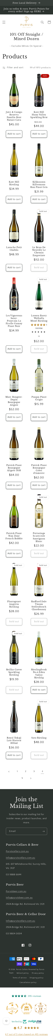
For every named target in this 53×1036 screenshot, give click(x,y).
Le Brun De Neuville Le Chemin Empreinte (39, 251)
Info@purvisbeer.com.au (19, 897)
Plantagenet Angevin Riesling (14, 604)
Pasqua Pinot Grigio (39, 398)
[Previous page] (9, 771)
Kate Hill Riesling (14, 183)
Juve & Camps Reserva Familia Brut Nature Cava (14, 116)
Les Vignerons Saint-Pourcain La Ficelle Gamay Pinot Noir (14, 321)
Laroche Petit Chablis (14, 248)
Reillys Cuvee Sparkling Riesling (14, 672)
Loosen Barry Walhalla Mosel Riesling (38, 318)
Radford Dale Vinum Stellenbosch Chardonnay (39, 605)
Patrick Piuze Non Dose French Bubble (14, 536)
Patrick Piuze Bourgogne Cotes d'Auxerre (39, 469)
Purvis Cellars (22, 969)
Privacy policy (38, 973)
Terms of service (20, 978)
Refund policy (23, 973)
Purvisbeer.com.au (16, 891)
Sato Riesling (38, 737)
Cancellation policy (28, 982)
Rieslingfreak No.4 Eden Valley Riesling (39, 673)
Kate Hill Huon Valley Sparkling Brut (39, 115)
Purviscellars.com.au (17, 851)
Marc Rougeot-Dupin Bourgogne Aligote (14, 401)
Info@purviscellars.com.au (20, 858)
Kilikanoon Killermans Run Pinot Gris (39, 184)
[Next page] (30, 778)
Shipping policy (36, 978)
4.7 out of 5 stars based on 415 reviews (26, 1034)
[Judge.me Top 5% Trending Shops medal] (41, 1008)
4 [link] (42, 771)
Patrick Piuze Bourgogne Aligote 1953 (14, 468)
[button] (3, 22)
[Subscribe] (43, 831)
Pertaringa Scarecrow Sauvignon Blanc (39, 537)
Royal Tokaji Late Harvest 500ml (14, 740)
